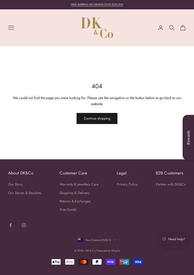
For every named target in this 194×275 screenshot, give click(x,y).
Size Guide (68, 209)
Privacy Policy (127, 184)
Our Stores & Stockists (24, 192)
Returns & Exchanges (75, 201)
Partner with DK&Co (171, 184)
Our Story (15, 184)
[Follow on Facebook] (10, 225)
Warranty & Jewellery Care (79, 184)
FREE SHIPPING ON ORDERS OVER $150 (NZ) (97, 4)
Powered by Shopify (108, 251)
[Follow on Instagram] (23, 225)
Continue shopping (97, 118)
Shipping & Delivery (75, 192)
